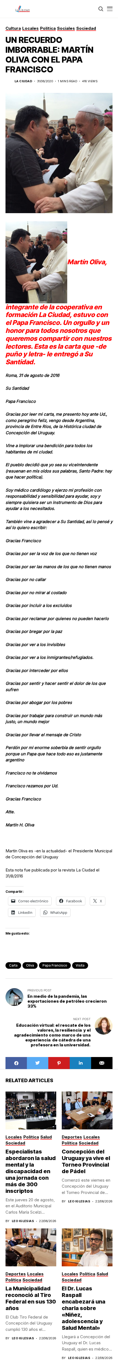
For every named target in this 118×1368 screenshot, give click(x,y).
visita (80, 965)
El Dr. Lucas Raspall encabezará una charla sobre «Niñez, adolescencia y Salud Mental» (83, 1308)
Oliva (30, 965)
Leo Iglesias (23, 1221)
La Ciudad (23, 81)
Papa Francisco (55, 965)
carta (13, 965)
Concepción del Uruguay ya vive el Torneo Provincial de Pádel (86, 1161)
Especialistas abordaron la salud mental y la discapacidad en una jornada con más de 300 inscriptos (30, 1171)
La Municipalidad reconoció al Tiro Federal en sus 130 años (30, 1298)
